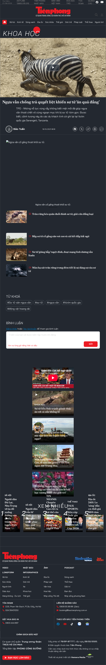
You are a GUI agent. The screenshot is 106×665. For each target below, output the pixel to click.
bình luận (101, 129)
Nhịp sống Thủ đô (51, 596)
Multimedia (41, 455)
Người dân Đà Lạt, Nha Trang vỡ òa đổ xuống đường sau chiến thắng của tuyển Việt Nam (11, 514)
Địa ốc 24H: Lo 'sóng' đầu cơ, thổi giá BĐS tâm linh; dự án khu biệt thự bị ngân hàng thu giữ (94, 514)
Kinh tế (20, 22)
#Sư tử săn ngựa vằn (19, 302)
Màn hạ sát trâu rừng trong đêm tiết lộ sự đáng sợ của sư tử (62, 269)
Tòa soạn (7, 603)
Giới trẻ (68, 22)
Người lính (99, 22)
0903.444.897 (11, 623)
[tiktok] (73, 624)
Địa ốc (40, 22)
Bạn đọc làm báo (18, 657)
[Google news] (88, 624)
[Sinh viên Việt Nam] (83, 559)
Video (49, 492)
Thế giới (59, 22)
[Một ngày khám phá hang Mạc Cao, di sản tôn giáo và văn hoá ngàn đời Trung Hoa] (53, 457)
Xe (24, 586)
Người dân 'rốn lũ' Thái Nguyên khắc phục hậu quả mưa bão (32, 518)
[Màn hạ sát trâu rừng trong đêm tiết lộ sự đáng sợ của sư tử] (16, 270)
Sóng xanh (30, 22)
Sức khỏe (49, 22)
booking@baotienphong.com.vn (73, 610)
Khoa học (21, 33)
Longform (8, 572)
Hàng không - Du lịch (11, 596)
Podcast (69, 568)
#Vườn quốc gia (72, 302)
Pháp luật (78, 22)
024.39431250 (11, 610)
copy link (88, 129)
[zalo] (80, 624)
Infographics (30, 572)
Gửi (91, 344)
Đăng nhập (11, 328)
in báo (95, 129)
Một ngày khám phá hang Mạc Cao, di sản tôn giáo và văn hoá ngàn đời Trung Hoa (52, 462)
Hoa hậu (47, 591)
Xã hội (12, 22)
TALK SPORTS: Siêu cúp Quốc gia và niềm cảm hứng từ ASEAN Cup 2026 (73, 517)
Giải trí (67, 586)
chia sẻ (75, 129)
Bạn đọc (68, 591)
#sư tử (39, 302)
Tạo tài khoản (29, 328)
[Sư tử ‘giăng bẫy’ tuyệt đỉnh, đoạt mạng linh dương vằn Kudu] (16, 255)
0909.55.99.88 (66, 606)
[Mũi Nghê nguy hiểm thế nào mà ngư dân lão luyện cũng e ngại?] (53, 430)
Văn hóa (47, 586)
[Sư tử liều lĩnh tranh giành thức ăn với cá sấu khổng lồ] (53, 403)
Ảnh (46, 568)
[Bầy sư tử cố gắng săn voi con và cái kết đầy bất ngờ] (16, 239)
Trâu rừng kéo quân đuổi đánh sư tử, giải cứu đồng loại (62, 214)
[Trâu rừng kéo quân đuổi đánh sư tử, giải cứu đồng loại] (16, 217)
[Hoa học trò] (100, 559)
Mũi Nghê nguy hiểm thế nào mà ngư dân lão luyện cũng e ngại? (51, 435)
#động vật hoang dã (18, 308)
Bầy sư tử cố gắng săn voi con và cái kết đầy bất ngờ (60, 236)
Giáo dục (6, 591)
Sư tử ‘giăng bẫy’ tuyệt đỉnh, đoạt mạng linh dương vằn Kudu (60, 253)
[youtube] (102, 2)
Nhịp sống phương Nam (74, 596)
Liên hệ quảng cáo (66, 603)
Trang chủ (4, 22)
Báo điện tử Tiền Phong (53, 12)
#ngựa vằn (53, 302)
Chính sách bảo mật (27, 634)
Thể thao (89, 22)
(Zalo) (76, 606)
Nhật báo (28, 568)
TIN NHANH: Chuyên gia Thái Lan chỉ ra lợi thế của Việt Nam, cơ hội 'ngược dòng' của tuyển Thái (52, 512)
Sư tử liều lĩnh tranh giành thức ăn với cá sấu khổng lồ (53, 410)
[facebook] (97, 2)
